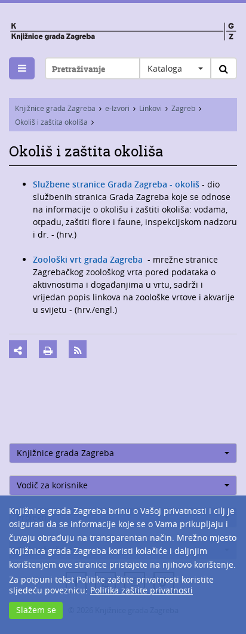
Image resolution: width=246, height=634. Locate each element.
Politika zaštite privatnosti (141, 590)
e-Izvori (117, 108)
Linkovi (150, 108)
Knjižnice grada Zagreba (55, 108)
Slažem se (36, 609)
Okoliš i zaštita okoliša (51, 122)
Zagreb (183, 108)
